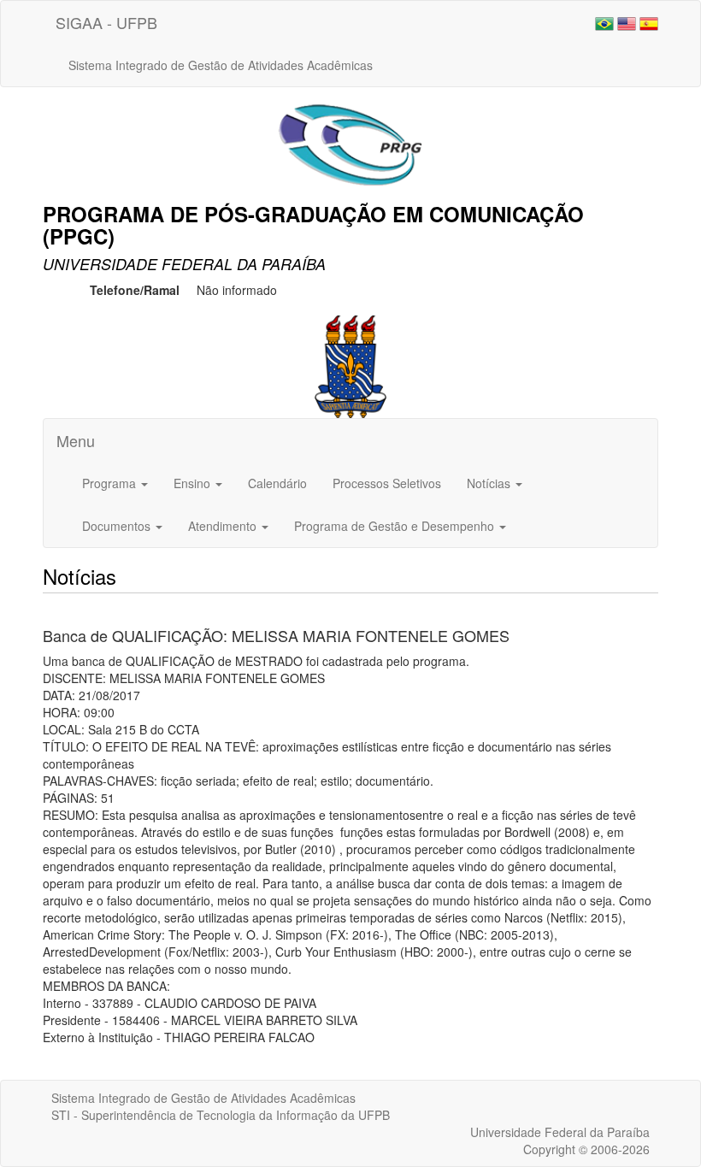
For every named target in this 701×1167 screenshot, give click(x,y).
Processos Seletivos (387, 483)
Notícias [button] (490, 483)
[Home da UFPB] (351, 365)
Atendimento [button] (224, 525)
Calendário (277, 483)
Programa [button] (110, 483)
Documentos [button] (118, 525)
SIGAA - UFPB (106, 22)
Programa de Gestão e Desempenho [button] (396, 525)
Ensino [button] (194, 483)
